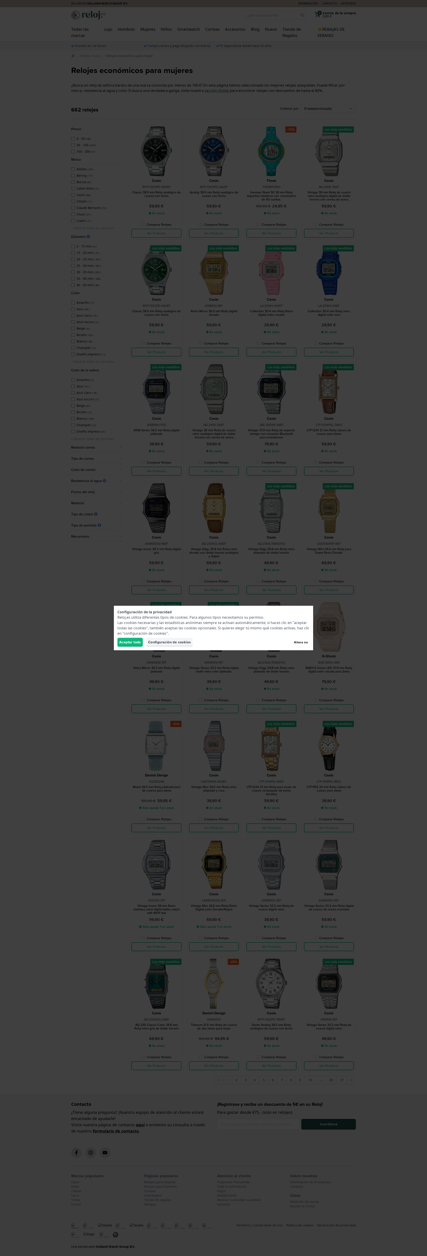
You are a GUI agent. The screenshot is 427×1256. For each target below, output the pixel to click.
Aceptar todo (130, 642)
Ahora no (301, 642)
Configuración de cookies (169, 642)
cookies (181, 617)
